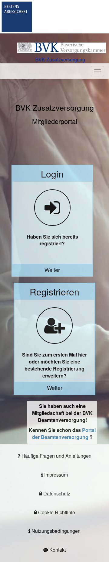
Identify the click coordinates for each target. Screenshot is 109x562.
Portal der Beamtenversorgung (64, 433)
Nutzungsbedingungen (55, 530)
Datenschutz (56, 493)
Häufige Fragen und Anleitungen (55, 455)
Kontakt (57, 549)
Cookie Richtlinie (56, 512)
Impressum (55, 474)
